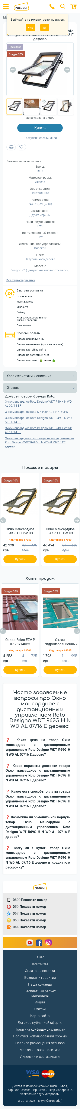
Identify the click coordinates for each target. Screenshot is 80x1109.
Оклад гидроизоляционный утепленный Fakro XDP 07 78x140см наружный (61, 642)
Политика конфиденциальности (40, 1029)
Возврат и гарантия (40, 978)
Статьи (40, 1009)
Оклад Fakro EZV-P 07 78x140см (20, 642)
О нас (40, 957)
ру (45, 27)
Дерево (40, 182)
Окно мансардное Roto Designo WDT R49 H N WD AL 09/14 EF (38, 403)
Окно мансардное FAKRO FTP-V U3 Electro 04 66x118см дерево (60, 531)
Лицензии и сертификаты (40, 1057)
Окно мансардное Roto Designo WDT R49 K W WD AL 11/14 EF (38, 430)
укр (30, 27)
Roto (40, 171)
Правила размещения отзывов (40, 1043)
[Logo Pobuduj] (29, 6)
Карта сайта (40, 1016)
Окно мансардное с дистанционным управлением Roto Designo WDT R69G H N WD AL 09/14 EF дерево (39, 442)
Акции (40, 1002)
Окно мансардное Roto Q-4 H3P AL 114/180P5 (36, 411)
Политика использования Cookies (40, 1036)
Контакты (40, 964)
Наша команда (40, 984)
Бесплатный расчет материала (40, 993)
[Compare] (11, 147)
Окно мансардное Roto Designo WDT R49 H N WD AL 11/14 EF (38, 420)
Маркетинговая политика (40, 1050)
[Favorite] (21, 147)
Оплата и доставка (40, 971)
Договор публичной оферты (40, 1023)
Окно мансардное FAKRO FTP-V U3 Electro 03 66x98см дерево (20, 531)
